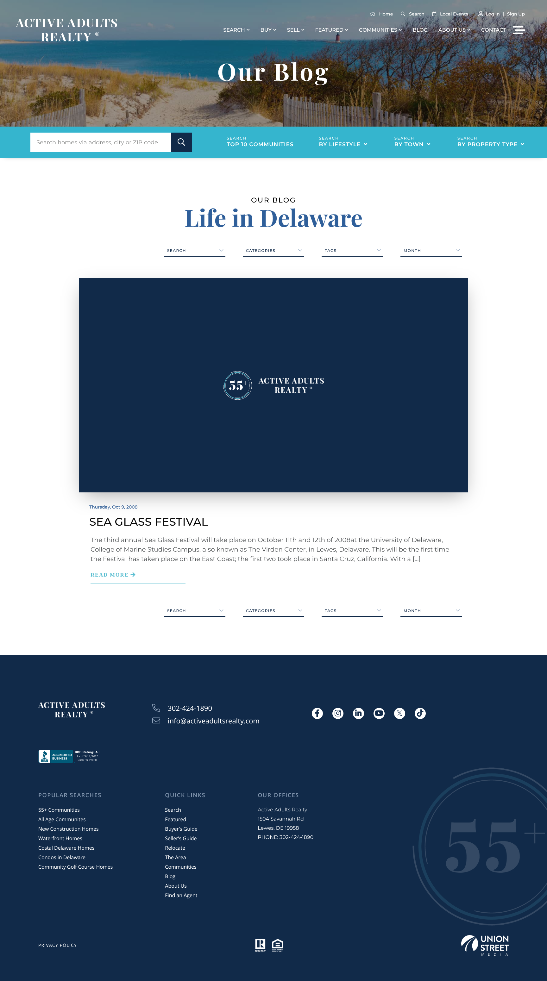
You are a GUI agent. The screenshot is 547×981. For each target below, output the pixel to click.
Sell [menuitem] (293, 30)
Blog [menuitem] (420, 30)
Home (386, 14)
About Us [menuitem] (452, 30)
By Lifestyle (340, 144)
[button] (181, 142)
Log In (493, 14)
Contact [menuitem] (493, 30)
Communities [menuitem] (378, 30)
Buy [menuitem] (266, 30)
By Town (409, 144)
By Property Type (487, 144)
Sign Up (516, 14)
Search (416, 14)
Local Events (454, 14)
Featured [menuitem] (329, 30)
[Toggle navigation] (519, 30)
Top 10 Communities (260, 144)
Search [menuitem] (234, 30)
